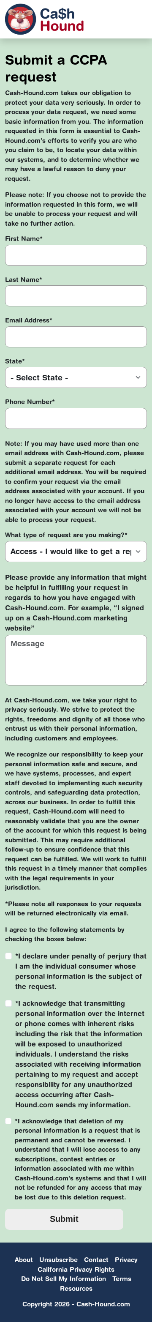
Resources (76, 1288)
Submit (64, 1219)
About (24, 1259)
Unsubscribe (58, 1259)
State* (15, 361)
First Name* (24, 238)
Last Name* (23, 279)
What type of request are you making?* (66, 534)
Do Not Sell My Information (63, 1278)
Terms (121, 1278)
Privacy (126, 1259)
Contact (96, 1259)
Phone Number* (30, 401)
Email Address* (28, 320)
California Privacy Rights (76, 1269)
